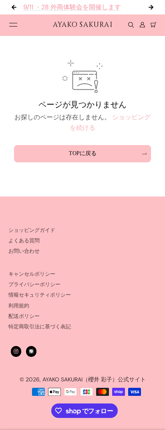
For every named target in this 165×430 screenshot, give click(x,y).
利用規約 (18, 306)
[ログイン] (142, 25)
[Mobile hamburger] (13, 25)
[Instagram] (16, 351)
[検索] (131, 25)
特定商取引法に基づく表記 (39, 327)
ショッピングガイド (31, 230)
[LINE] (31, 351)
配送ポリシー (24, 316)
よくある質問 (24, 241)
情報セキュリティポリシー (39, 295)
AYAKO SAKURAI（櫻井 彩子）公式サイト (94, 379)
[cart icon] (153, 25)
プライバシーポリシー (34, 284)
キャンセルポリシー (31, 274)
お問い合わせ (24, 251)
